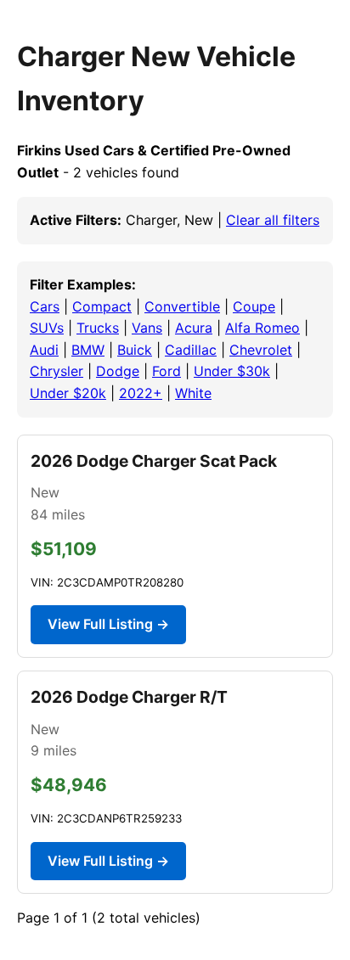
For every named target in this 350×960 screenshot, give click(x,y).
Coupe (254, 306)
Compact (102, 306)
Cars (44, 306)
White (193, 393)
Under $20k (68, 393)
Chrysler (56, 370)
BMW (87, 349)
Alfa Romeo (262, 327)
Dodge (117, 370)
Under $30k (232, 370)
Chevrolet (260, 349)
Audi (44, 349)
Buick (134, 349)
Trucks (97, 327)
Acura (193, 327)
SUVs (47, 327)
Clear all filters (272, 219)
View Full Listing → (108, 623)
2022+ (140, 393)
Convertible (182, 306)
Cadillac (191, 349)
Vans (147, 327)
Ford (166, 370)
